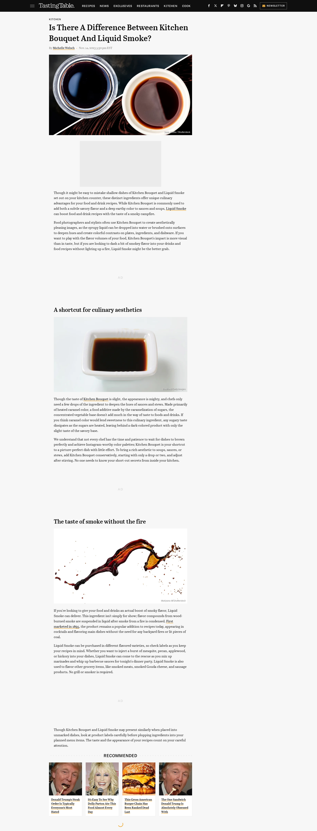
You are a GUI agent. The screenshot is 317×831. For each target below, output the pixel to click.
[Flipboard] (222, 6)
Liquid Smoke (176, 208)
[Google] (248, 6)
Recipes (88, 6)
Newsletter (276, 5)
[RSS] (255, 6)
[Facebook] (209, 6)
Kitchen (170, 6)
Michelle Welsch (64, 48)
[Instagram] (242, 6)
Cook (186, 6)
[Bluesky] (235, 6)
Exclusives (123, 6)
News (104, 6)
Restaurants (148, 6)
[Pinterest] (229, 6)
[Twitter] (215, 6)
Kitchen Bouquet (95, 399)
